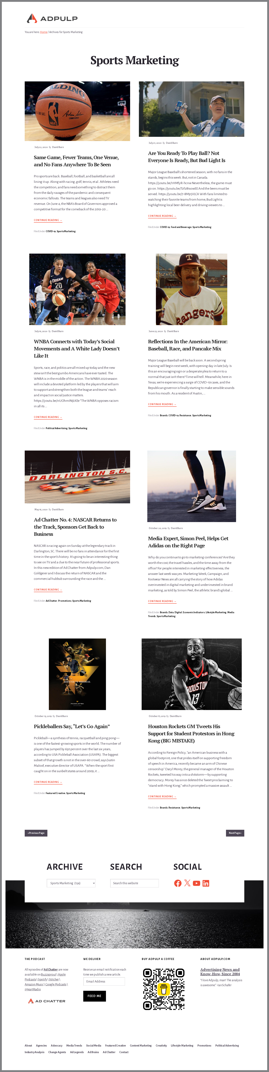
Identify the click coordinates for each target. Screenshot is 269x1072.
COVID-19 (51, 231)
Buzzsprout (48, 974)
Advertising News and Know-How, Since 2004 (220, 971)
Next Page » (235, 833)
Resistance (185, 415)
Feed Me (95, 996)
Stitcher (54, 979)
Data (171, 612)
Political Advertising (57, 428)
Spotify (42, 979)
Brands (164, 415)
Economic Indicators (194, 612)
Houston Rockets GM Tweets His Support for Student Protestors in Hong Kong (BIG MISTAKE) (191, 733)
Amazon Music (34, 984)
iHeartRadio (33, 989)
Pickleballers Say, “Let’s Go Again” (72, 726)
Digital (178, 612)
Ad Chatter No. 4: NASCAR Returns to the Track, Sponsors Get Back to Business (75, 526)
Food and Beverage (181, 227)
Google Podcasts (55, 984)
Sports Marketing (66, 231)
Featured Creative (55, 793)
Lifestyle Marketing (216, 612)
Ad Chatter (51, 601)
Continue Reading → (48, 221)
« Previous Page (36, 833)
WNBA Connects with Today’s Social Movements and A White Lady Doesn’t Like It (76, 348)
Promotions (64, 601)
